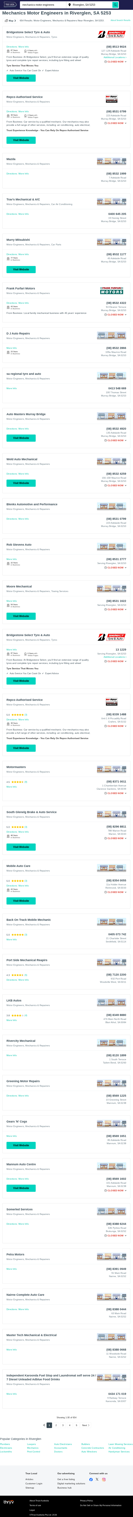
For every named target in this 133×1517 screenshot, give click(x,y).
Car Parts (56, 244)
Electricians (6, 1448)
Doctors (58, 1451)
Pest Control (33, 1451)
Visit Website (21, 78)
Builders (85, 1444)
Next (84, 1425)
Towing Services (59, 591)
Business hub (64, 1487)
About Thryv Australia (39, 1501)
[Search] (115, 5)
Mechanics (32, 1448)
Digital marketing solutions (71, 1483)
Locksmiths (6, 1451)
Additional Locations (114, 57)
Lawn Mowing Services (121, 1444)
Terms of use (35, 1505)
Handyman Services (119, 1451)
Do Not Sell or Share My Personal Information (101, 1505)
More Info (23, 46)
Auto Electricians (63, 1444)
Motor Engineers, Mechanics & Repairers (28, 37)
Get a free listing (66, 1479)
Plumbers (5, 1444)
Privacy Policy (86, 1501)
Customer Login (33, 1483)
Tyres (54, 37)
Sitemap (29, 1487)
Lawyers (31, 1444)
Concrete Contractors (92, 1448)
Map (11, 20)
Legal (32, 1510)
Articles (29, 1479)
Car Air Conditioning (61, 204)
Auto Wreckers (89, 1451)
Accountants (60, 1448)
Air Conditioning (117, 1448)
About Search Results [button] (120, 20)
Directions (11, 46)
